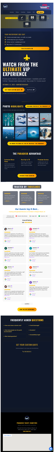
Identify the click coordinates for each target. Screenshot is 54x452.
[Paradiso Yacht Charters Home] (5, 6)
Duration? (32, 330)
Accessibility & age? (35, 334)
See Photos (30, 89)
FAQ (33, 12)
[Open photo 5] (8, 133)
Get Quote (40, 12)
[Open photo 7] (33, 133)
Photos (17, 12)
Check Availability (26, 48)
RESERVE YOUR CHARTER (27, 176)
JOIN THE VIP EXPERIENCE (27, 309)
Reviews (29, 12)
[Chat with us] (51, 449)
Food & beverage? (34, 325)
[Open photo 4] (45, 119)
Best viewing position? (11, 336)
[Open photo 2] (20, 119)
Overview (12, 12)
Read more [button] (6, 238)
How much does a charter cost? (13, 325)
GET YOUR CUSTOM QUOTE (13, 90)
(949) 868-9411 (27, 351)
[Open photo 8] (45, 133)
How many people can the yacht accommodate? (13, 330)
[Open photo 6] (20, 133)
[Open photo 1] (8, 119)
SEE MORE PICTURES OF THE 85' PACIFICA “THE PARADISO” (27, 143)
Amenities (23, 12)
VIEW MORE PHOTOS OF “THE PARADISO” (37, 106)
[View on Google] (5, 229)
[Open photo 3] (33, 119)
